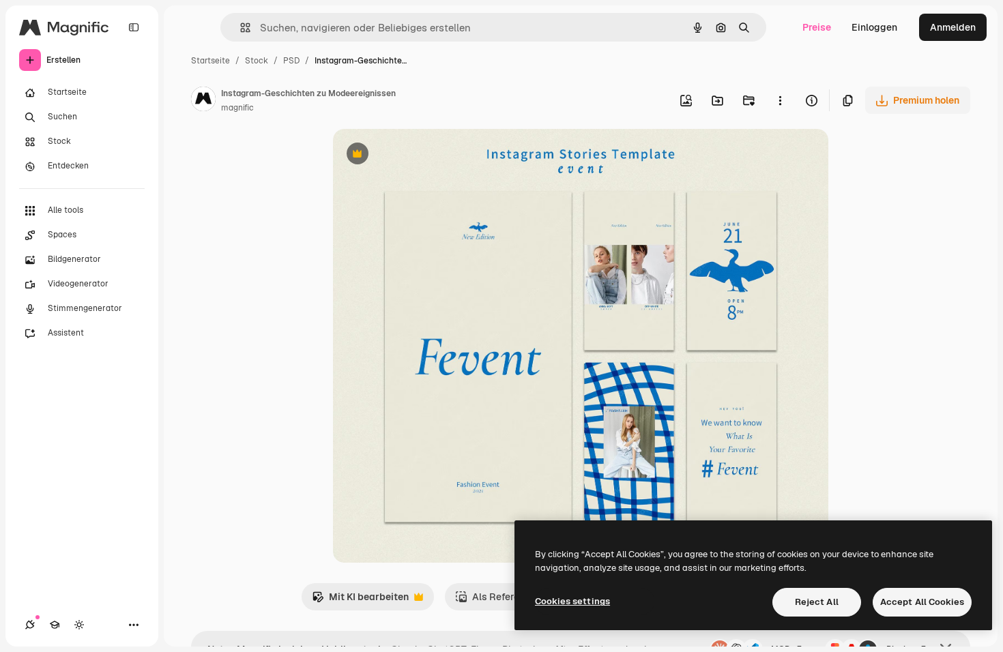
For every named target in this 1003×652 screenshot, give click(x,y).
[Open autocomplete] (240, 28)
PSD (291, 60)
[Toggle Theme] (79, 625)
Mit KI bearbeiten (360, 600)
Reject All (817, 602)
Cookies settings (572, 601)
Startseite (210, 60)
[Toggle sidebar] (134, 27)
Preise (816, 27)
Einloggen (874, 27)
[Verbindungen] (30, 625)
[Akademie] (55, 625)
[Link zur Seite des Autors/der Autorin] (203, 101)
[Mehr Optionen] (780, 100)
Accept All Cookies (922, 602)
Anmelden (953, 27)
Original (420, 155)
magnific (237, 107)
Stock (256, 60)
